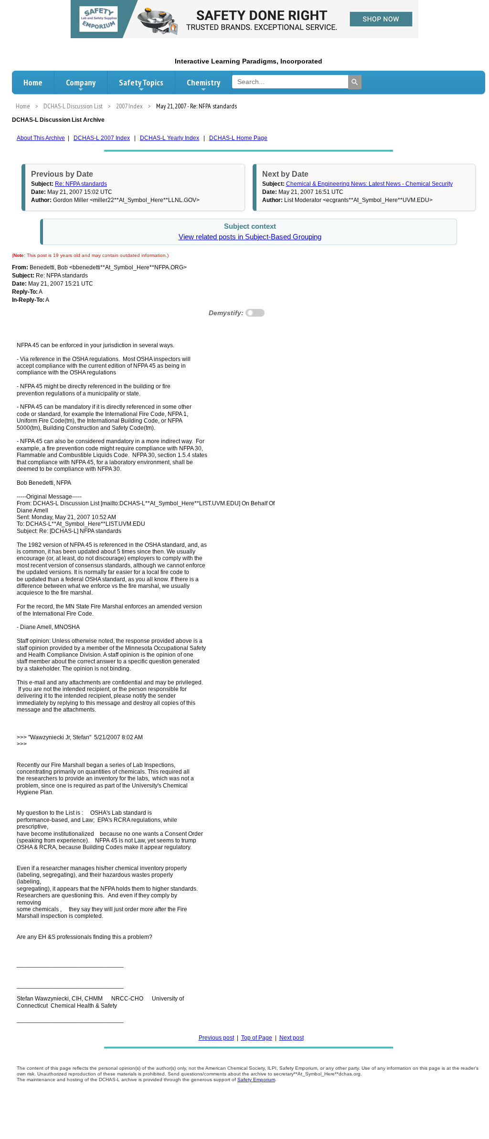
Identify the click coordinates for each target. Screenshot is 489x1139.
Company (81, 82)
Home (33, 82)
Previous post (216, 1037)
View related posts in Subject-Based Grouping (250, 237)
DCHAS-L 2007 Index (102, 138)
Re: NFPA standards (81, 184)
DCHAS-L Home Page (238, 138)
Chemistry (203, 82)
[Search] (354, 82)
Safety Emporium (256, 1079)
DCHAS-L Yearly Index (169, 138)
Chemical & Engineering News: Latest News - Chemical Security (369, 184)
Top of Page (256, 1037)
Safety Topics (141, 82)
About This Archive (41, 138)
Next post (291, 1037)
